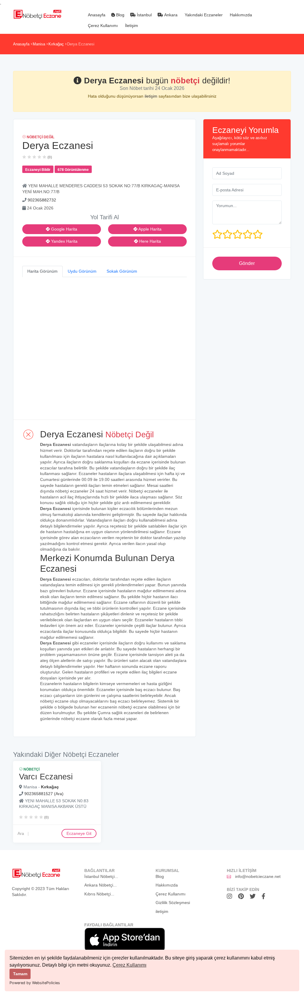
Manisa (39, 44)
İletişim (131, 25)
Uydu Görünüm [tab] (82, 271)
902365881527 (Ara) (44, 793)
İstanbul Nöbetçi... (101, 876)
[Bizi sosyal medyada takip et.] (231, 896)
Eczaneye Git (78, 833)
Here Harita (149, 241)
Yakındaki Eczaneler (203, 14)
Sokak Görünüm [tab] (122, 271)
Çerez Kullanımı (129, 965)
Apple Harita (149, 229)
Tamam (20, 973)
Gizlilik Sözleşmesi (173, 902)
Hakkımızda (240, 14)
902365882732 (42, 200)
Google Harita (63, 229)
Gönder (247, 263)
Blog (119, 14)
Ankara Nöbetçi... (100, 885)
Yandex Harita (63, 241)
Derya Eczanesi (80, 44)
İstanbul (144, 14)
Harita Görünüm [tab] (42, 271)
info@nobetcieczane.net (258, 876)
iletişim (152, 96)
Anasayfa (96, 14)
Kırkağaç (56, 44)
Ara (21, 833)
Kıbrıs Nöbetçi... (99, 894)
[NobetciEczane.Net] (37, 13)
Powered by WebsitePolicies (35, 983)
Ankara (170, 14)
